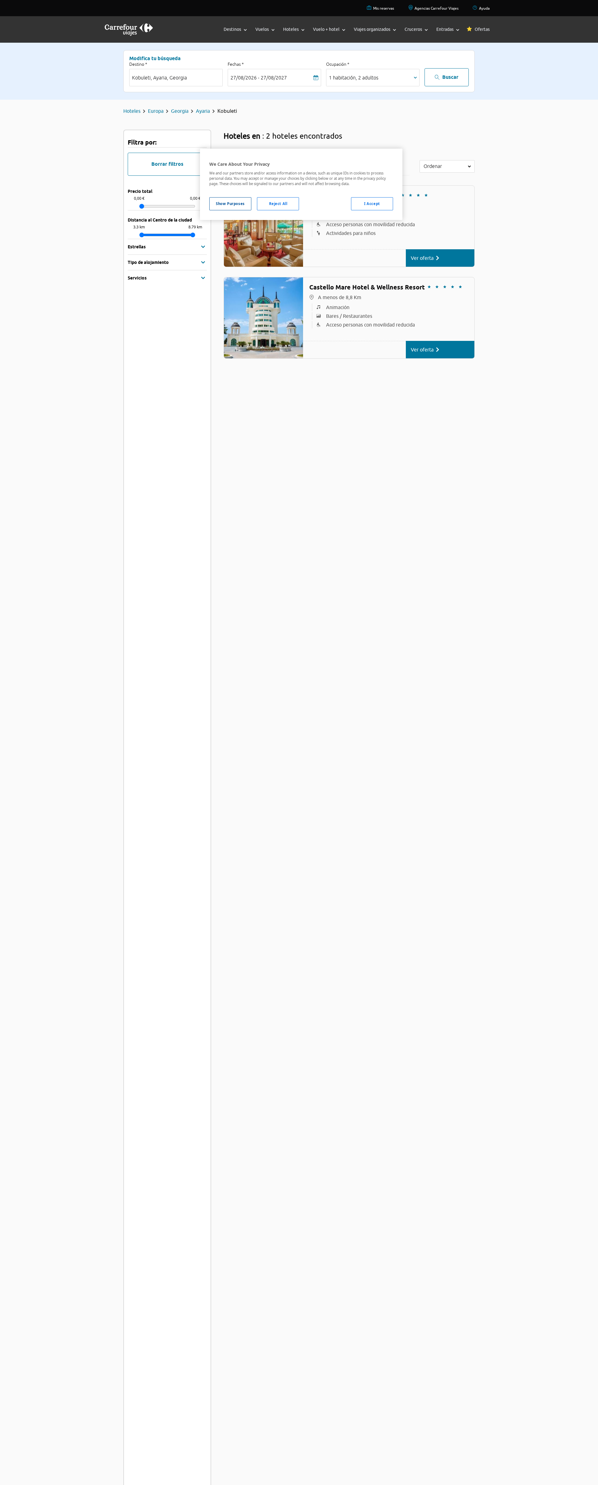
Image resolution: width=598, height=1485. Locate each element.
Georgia (179, 111)
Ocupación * (337, 64)
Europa (156, 111)
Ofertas (482, 29)
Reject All (278, 203)
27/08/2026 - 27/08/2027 (258, 77)
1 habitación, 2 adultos (353, 77)
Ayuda (484, 8)
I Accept (372, 203)
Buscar (450, 77)
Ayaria (203, 111)
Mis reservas (383, 8)
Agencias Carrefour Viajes (436, 8)
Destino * (138, 64)
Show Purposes (230, 203)
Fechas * (236, 64)
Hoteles (131, 111)
